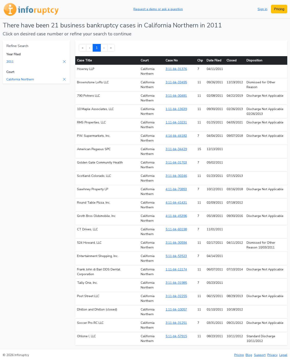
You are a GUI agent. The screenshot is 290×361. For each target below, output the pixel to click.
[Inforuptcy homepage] (31, 9)
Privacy (272, 355)
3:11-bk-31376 (176, 69)
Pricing (279, 9)
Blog (249, 355)
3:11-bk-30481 (176, 96)
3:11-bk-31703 (176, 162)
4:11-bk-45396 (176, 216)
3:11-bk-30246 (176, 176)
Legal (283, 355)
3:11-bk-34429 (176, 149)
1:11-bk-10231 (176, 122)
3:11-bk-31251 (176, 323)
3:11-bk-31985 (176, 283)
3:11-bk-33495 (176, 82)
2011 (10, 62)
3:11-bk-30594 (176, 243)
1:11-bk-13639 (176, 109)
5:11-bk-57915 (176, 336)
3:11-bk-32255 (176, 296)
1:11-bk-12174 (176, 269)
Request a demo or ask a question (158, 9)
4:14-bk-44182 (176, 136)
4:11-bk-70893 (176, 189)
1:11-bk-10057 (176, 309)
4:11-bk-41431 (176, 202)
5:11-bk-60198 (176, 229)
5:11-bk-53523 (176, 256)
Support (260, 355)
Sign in (262, 9)
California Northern (20, 79)
